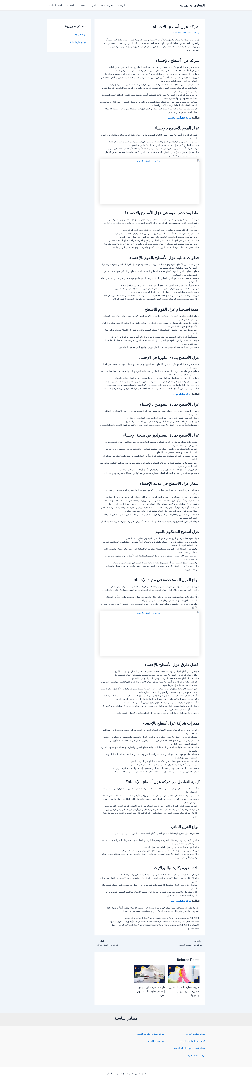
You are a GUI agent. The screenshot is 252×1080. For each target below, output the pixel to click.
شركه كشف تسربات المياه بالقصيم (189, 1048)
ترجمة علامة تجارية (196, 1055)
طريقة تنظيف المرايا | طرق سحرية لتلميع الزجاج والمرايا (184, 991)
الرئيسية (121, 5)
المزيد (71, 5)
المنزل (93, 5)
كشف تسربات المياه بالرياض (192, 1041)
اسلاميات (82, 5)
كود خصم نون (80, 34)
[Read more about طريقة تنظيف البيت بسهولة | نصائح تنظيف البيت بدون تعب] (149, 974)
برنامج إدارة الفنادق (78, 42)
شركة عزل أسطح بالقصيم (179, 117)
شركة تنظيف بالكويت (195, 1034)
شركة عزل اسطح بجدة (181, 394)
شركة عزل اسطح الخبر (181, 901)
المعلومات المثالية (192, 5)
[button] (68, 5)
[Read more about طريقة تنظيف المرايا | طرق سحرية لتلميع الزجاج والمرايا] (184, 974)
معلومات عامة (107, 5)
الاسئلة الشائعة (55, 5)
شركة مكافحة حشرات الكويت (150, 1034)
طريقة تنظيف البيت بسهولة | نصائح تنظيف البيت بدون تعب (150, 991)
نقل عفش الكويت (156, 1041)
